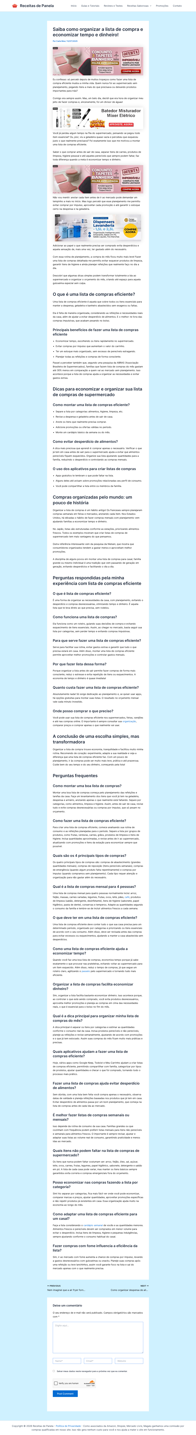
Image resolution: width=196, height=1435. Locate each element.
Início (74, 5)
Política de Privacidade (68, 1426)
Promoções (162, 5)
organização (129, 721)
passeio (86, 971)
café (127, 897)
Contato (177, 5)
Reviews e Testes (113, 5)
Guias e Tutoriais (90, 5)
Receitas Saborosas (138, 5)
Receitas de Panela (37, 5)
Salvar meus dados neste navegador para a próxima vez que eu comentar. (92, 1371)
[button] (150, 5)
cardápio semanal (93, 1225)
